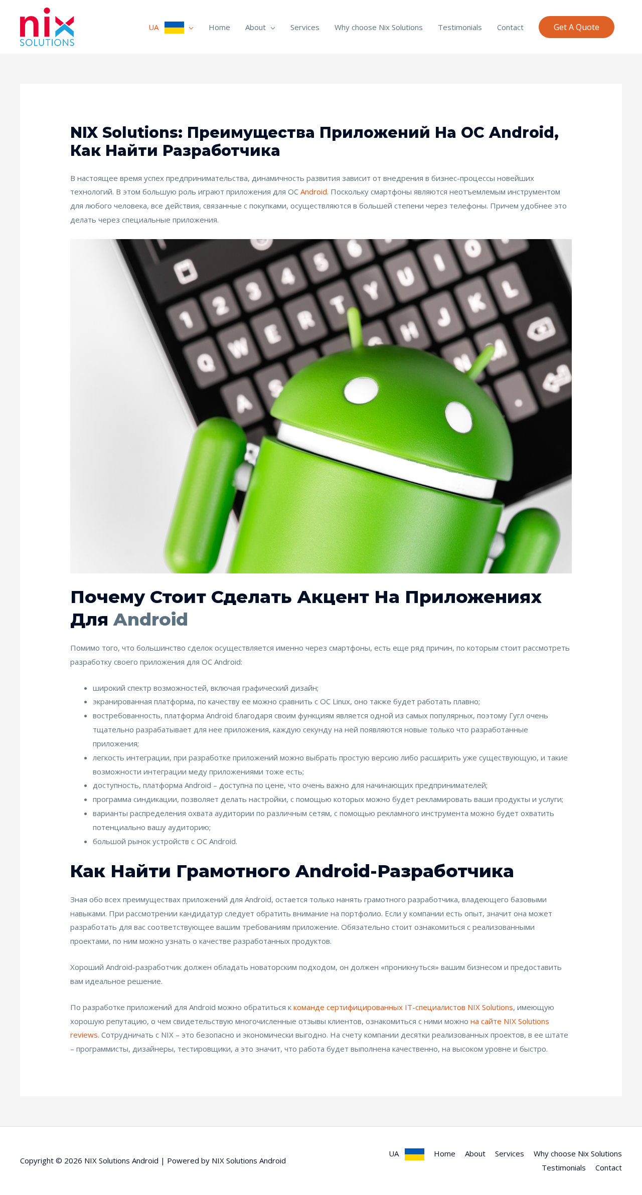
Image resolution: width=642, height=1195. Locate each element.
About (255, 27)
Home (219, 27)
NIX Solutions (490, 1007)
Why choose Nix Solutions (379, 27)
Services (304, 27)
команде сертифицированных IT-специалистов (379, 1007)
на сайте (486, 1021)
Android (313, 191)
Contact (510, 27)
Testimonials (460, 27)
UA (156, 27)
